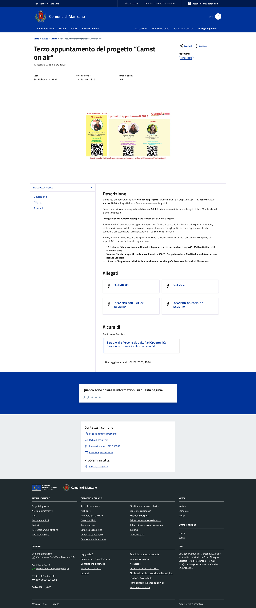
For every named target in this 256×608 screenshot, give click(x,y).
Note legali (135, 563)
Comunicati (184, 511)
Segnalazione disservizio (93, 563)
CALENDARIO (121, 285)
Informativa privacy (139, 559)
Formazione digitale (183, 28)
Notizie (182, 506)
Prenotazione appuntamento (95, 559)
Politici (35, 525)
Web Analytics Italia (140, 587)
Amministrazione (45, 28)
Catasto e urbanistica (91, 530)
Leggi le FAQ (87, 554)
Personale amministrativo (45, 530)
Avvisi (182, 515)
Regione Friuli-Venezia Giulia (47, 3)
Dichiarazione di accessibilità (144, 568)
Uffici (34, 515)
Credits (55, 604)
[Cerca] (218, 16)
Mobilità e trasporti (139, 515)
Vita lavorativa (137, 534)
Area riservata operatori (191, 604)
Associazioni (141, 28)
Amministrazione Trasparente (160, 3)
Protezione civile (160, 28)
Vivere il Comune (90, 28)
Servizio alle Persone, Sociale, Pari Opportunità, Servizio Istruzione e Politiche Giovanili (136, 344)
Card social (179, 285)
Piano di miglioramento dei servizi (147, 582)
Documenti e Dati (40, 534)
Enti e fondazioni (40, 520)
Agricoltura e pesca (90, 506)
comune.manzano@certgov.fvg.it (52, 568)
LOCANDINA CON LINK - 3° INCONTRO (128, 304)
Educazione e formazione (93, 539)
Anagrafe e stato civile (92, 515)
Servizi (74, 28)
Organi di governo (41, 506)
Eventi (182, 537)
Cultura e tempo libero (92, 534)
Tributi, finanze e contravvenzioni (146, 525)
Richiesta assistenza (91, 568)
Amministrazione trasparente (144, 554)
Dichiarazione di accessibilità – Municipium (151, 573)
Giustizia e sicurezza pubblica (144, 506)
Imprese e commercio (140, 511)
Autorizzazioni (88, 525)
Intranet (85, 573)
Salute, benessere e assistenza (145, 520)
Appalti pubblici (88, 520)
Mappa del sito (39, 604)
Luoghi (182, 533)
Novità (62, 28)
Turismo (134, 530)
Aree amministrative (42, 511)
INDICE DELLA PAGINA (43, 187)
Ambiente (86, 511)
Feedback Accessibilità (141, 578)
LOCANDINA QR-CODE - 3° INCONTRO (188, 304)
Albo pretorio (131, 3)
